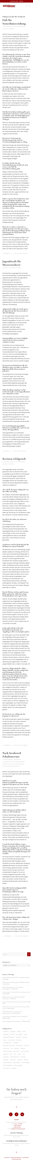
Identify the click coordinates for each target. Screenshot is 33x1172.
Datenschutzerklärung (15, 1157)
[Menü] (30, 6)
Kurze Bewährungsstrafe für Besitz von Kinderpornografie (15, 977)
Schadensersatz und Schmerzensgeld (13, 761)
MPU (11, 1054)
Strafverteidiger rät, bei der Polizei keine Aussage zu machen (16, 992)
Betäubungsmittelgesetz (8, 1037)
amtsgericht (6, 1031)
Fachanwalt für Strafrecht (9, 1045)
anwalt (23, 1031)
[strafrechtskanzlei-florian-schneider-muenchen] (13, 6)
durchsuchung (11, 1040)
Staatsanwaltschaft (14, 1056)
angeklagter (13, 1031)
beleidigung (6, 1034)
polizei (19, 1054)
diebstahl (25, 1037)
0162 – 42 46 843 (18, 1123)
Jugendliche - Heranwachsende (11, 267)
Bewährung (18, 1037)
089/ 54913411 (17, 1127)
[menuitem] (26, 6)
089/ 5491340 (17, 1125)
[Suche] (26, 6)
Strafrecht (26, 1059)
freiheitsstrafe (19, 1045)
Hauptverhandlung (7, 1051)
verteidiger (13, 1068)
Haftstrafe (23, 1048)
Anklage (19, 1031)
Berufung (12, 1034)
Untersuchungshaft (18, 1065)
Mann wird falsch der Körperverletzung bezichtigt (14, 1002)
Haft (12, 1048)
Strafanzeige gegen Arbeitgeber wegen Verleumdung (14, 1016)
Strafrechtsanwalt (7, 1062)
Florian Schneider (22, 253)
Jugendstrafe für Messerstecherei (11, 263)
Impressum (6, 1157)
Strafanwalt (5, 1059)
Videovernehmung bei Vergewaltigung (11, 1021)
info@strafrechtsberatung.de (18, 1129)
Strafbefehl (19, 1059)
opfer (15, 1054)
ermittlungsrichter (7, 1042)
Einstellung (18, 1040)
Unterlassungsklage (7, 1065)
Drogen (5, 1040)
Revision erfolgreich (14, 458)
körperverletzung (25, 1051)
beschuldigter (19, 1034)
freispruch (26, 1045)
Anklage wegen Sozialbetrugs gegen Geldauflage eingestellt (16, 982)
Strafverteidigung (25, 1062)
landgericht (5, 1054)
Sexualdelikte (6, 764)
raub (24, 1054)
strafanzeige (12, 1059)
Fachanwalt (15, 1042)
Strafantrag (22, 1056)
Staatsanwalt (6, 1056)
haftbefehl (16, 1048)
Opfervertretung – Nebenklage (11, 759)
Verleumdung (6, 1068)
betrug (25, 1034)
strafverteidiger (16, 1062)
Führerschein (6, 1048)
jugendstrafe (16, 1051)
